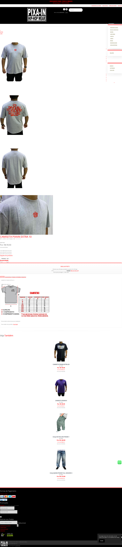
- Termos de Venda (4, 529)
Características (8, 277)
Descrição (2, 277)
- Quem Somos (3, 527)
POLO (109, 76)
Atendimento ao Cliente (96, 5)
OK (0, 516)
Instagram (67, 9)
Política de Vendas (112, 5)
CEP (52, 270)
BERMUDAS (110, 57)
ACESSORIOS (111, 23)
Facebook (64, 9)
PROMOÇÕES (111, 81)
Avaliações (23, 277)
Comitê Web (17, 545)
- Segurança (2, 530)
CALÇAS (110, 60)
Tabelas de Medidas (16, 277)
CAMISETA (110, 49)
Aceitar (101, 540)
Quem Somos (105, 5)
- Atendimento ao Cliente (5, 525)
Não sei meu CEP (75, 270)
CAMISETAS (110, 62)
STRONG (110, 79)
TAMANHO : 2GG (5, 258)
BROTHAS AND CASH (112, 77)
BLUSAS (110, 58)
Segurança (120, 5)
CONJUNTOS (111, 74)
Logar (66, 12)
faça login (15, 324)
